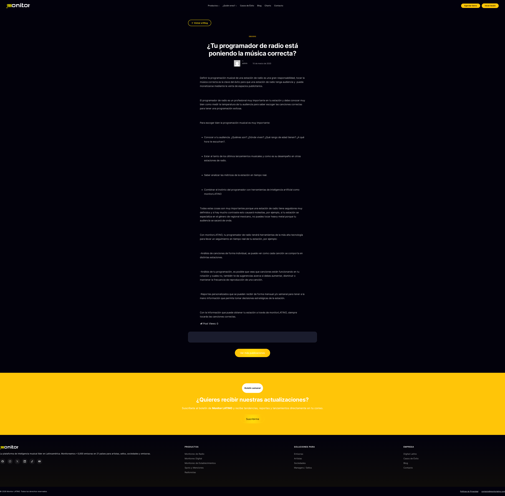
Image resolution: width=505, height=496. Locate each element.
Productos (213, 5)
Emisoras (298, 454)
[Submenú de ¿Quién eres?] (236, 5)
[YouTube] (39, 461)
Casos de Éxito (411, 458)
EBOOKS (252, 36)
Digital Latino (410, 454)
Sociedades (300, 463)
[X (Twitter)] (17, 461)
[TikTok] (32, 461)
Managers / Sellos (303, 467)
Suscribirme (252, 419)
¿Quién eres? (229, 5)
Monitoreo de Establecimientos (200, 463)
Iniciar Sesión (490, 6)
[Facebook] (2, 461)
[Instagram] (10, 461)
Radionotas (190, 472)
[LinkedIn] (24, 461)
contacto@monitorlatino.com (493, 491)
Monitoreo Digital (193, 458)
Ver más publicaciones (252, 353)
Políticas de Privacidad (469, 491)
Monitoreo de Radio (194, 454)
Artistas (298, 458)
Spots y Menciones (194, 467)
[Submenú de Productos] (218, 5)
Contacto (408, 467)
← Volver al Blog (199, 23)
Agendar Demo (470, 6)
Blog (405, 463)
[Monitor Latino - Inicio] (18, 5)
